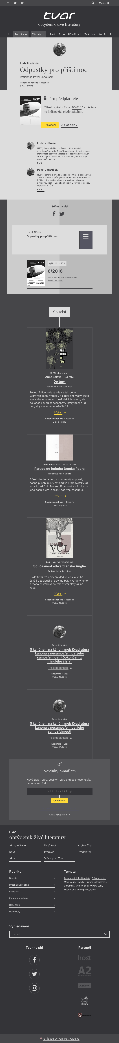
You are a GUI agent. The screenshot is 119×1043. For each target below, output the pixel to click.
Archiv (102, 34)
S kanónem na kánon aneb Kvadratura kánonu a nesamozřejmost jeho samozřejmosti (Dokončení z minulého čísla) (59, 655)
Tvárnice (89, 34)
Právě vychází (99, 878)
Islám (93, 889)
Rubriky (20, 34)
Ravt (52, 34)
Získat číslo (68, 124)
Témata (37, 34)
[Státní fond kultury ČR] (84, 1015)
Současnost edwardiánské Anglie (59, 566)
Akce (62, 34)
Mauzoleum (70, 882)
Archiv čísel (85, 845)
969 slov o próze (80, 889)
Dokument (69, 885)
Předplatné (85, 852)
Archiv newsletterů (58, 814)
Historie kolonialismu (96, 882)
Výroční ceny (82, 885)
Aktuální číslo (17, 845)
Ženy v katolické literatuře (77, 878)
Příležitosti (74, 34)
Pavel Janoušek (55, 280)
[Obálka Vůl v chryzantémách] (59, 538)
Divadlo (80, 882)
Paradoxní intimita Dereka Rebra (59, 469)
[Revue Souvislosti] (84, 986)
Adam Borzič (54, 277)
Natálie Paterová (69, 277)
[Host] (84, 958)
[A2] (84, 971)
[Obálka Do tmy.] (59, 348)
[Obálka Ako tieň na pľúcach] (59, 448)
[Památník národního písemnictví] (84, 1001)
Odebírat (58, 800)
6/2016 (77, 107)
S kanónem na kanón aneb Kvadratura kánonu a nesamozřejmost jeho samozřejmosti (59, 727)
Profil (40, 163)
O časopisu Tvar (54, 858)
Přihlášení (50, 124)
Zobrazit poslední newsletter (58, 808)
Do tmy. (60, 381)
